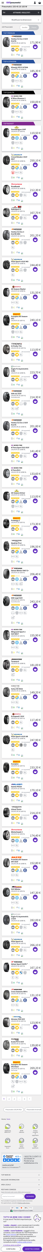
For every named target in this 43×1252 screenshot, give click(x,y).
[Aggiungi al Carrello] (35, 46)
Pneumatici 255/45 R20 (13, 1109)
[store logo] (13, 2)
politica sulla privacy (24, 1242)
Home (3, 1119)
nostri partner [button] (11, 1234)
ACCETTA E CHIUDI (32, 1249)
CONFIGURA (10, 1249)
